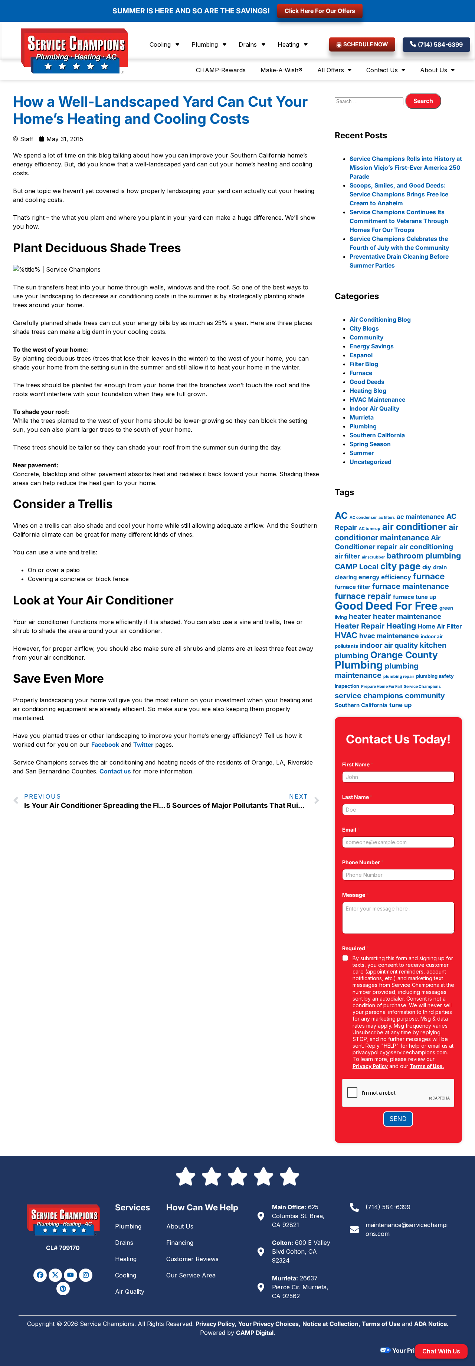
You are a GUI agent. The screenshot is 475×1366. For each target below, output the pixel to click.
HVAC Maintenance (377, 399)
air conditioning (426, 547)
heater (360, 616)
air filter (347, 556)
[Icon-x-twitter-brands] (55, 1275)
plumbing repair (398, 676)
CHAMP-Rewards (221, 70)
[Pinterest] (63, 1288)
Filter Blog (364, 364)
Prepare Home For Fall (381, 686)
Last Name (357, 797)
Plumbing (204, 44)
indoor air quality (389, 645)
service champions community (390, 695)
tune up (400, 705)
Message (355, 895)
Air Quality (129, 1291)
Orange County (404, 654)
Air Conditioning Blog (380, 319)
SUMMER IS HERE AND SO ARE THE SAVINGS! (191, 10)
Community (366, 337)
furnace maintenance (410, 586)
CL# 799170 (63, 1247)
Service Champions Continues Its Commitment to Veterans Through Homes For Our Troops (399, 220)
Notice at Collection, (332, 1323)
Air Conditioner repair (388, 542)
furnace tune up (414, 596)
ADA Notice (430, 1323)
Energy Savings (372, 346)
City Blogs (364, 328)
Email (351, 829)
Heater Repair (359, 625)
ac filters (387, 517)
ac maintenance (421, 516)
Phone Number (363, 862)
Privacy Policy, (216, 1323)
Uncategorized (371, 461)
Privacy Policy (370, 1066)
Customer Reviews (192, 1259)
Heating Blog (368, 390)
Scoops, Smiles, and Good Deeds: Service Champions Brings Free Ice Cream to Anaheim (399, 194)
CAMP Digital (254, 1332)
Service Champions (422, 686)
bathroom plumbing (424, 555)
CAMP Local (357, 566)
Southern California (377, 435)
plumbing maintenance (377, 671)
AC (341, 515)
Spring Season (370, 444)
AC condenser (363, 517)
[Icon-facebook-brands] (40, 1275)
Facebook (105, 744)
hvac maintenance (389, 635)
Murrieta (362, 417)
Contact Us (382, 70)
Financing (179, 1242)
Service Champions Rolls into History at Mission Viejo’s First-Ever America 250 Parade (406, 167)
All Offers (330, 70)
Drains (248, 44)
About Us (433, 70)
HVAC (346, 635)
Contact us (115, 771)
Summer (362, 453)
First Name (357, 764)
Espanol (361, 355)
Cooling (160, 44)
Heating (288, 44)
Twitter (143, 744)
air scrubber (373, 557)
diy (426, 567)
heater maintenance (407, 616)
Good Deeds (367, 381)
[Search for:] (370, 101)
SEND (398, 1119)
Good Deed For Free (386, 605)
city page (400, 566)
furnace (429, 576)
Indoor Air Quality (374, 408)
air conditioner (414, 526)
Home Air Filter (440, 626)
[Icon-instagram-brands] (85, 1275)
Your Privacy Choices (268, 1323)
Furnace (361, 373)
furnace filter (352, 586)
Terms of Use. (427, 1066)
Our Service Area (191, 1275)
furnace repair (363, 596)
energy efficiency (384, 577)
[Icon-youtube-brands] (70, 1275)
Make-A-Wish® (281, 70)
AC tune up (369, 528)
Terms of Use (381, 1323)
